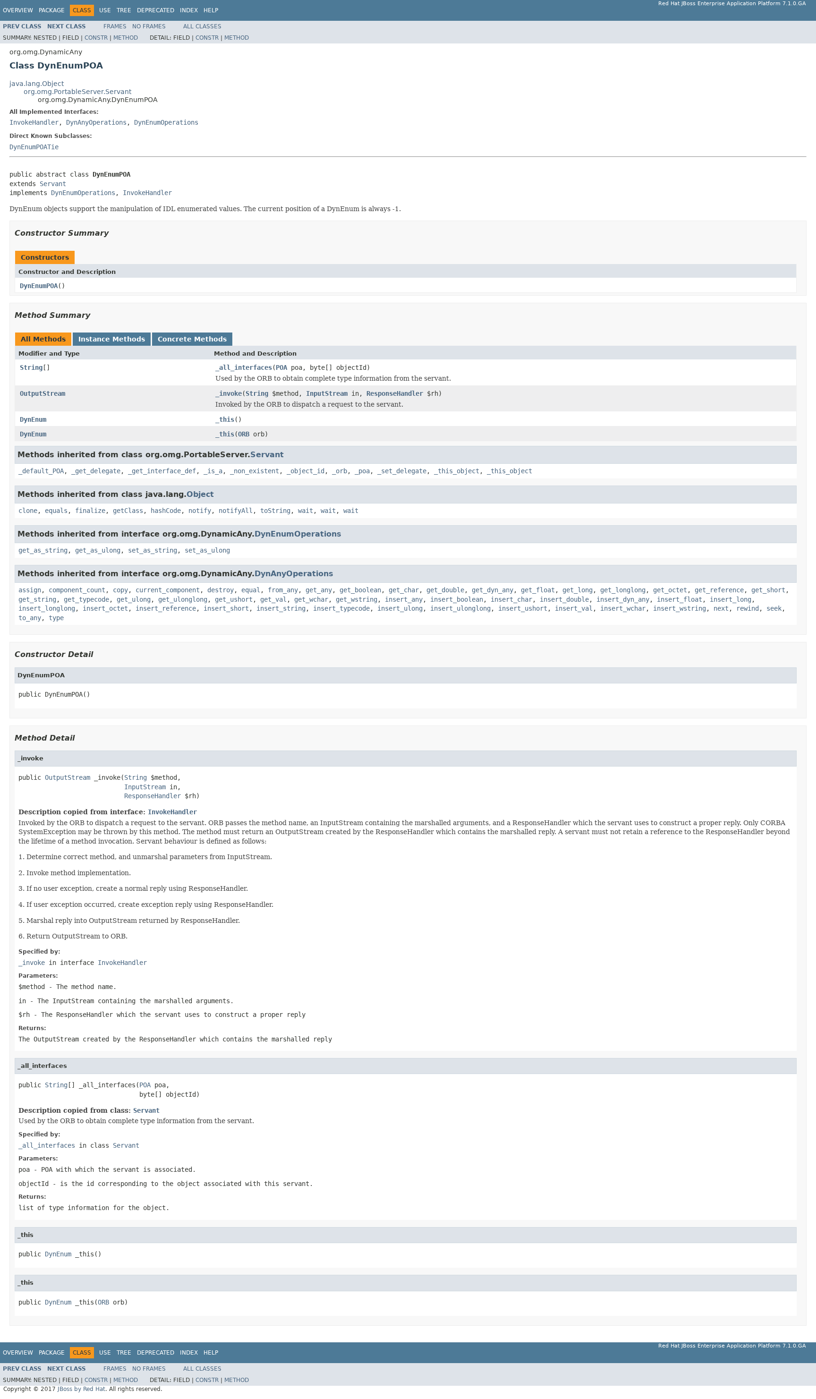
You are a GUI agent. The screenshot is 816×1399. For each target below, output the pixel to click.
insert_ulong (400, 608)
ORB (243, 434)
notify (199, 510)
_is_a (213, 471)
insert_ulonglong (460, 608)
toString (275, 510)
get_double (445, 590)
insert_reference (166, 608)
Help (211, 10)
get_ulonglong (182, 599)
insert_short (226, 608)
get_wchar (311, 599)
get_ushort (234, 599)
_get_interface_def (162, 471)
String (31, 367)
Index (189, 10)
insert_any (404, 599)
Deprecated (155, 10)
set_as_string (152, 550)
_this (224, 419)
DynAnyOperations (96, 122)
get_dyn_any (492, 590)
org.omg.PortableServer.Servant (77, 91)
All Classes (202, 26)
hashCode (166, 510)
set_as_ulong (207, 550)
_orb (339, 471)
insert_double (564, 599)
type (56, 618)
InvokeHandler (34, 122)
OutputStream (42, 393)
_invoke (228, 393)
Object (200, 494)
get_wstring (356, 599)
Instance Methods (111, 339)
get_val (273, 599)
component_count (77, 590)
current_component (168, 590)
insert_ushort (522, 608)
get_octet (670, 590)
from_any (283, 590)
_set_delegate (401, 471)
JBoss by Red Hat (81, 1389)
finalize (90, 510)
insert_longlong (46, 608)
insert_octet (105, 608)
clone (27, 510)
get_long (577, 590)
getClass (128, 510)
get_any (319, 590)
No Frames (149, 26)
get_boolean (360, 590)
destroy (220, 590)
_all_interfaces (243, 367)
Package (52, 10)
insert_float (679, 599)
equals (56, 510)
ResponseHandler (394, 393)
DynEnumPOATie (34, 147)
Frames (115, 26)
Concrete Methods (192, 339)
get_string (37, 599)
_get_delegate (95, 471)
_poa (362, 471)
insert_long (730, 599)
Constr (96, 37)
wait (305, 510)
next (721, 608)
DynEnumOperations (166, 122)
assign (29, 590)
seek (774, 608)
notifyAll (236, 510)
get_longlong (623, 590)
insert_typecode (341, 608)
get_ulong (134, 599)
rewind (747, 608)
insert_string (281, 608)
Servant (53, 184)
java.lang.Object (36, 83)
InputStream (327, 393)
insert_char (511, 599)
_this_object (456, 471)
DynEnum (33, 419)
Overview (18, 10)
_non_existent (254, 471)
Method (125, 37)
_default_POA (41, 471)
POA (281, 367)
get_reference (719, 590)
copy (120, 590)
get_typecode (86, 599)
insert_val (574, 608)
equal (250, 590)
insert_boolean (456, 599)
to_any (29, 618)
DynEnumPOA (39, 286)
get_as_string (43, 550)
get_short (768, 590)
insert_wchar (623, 608)
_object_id (305, 471)
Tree (124, 10)
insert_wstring (679, 608)
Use (105, 10)
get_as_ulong (97, 550)
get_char (404, 590)
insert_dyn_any (622, 599)
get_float (538, 590)
